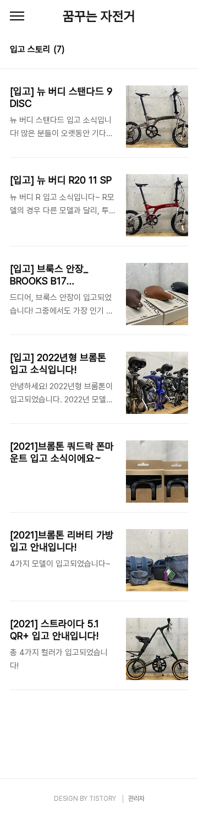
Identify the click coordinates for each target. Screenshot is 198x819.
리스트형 (181, 50)
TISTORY (102, 798)
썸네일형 (166, 50)
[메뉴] (17, 17)
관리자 (136, 798)
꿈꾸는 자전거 (99, 16)
